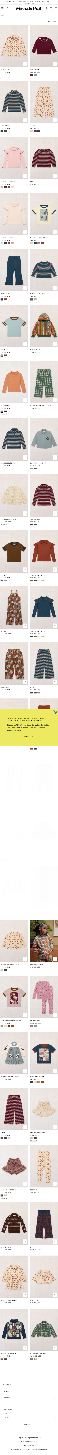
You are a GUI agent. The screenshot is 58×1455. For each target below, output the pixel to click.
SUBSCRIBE (29, 737)
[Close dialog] (55, 712)
